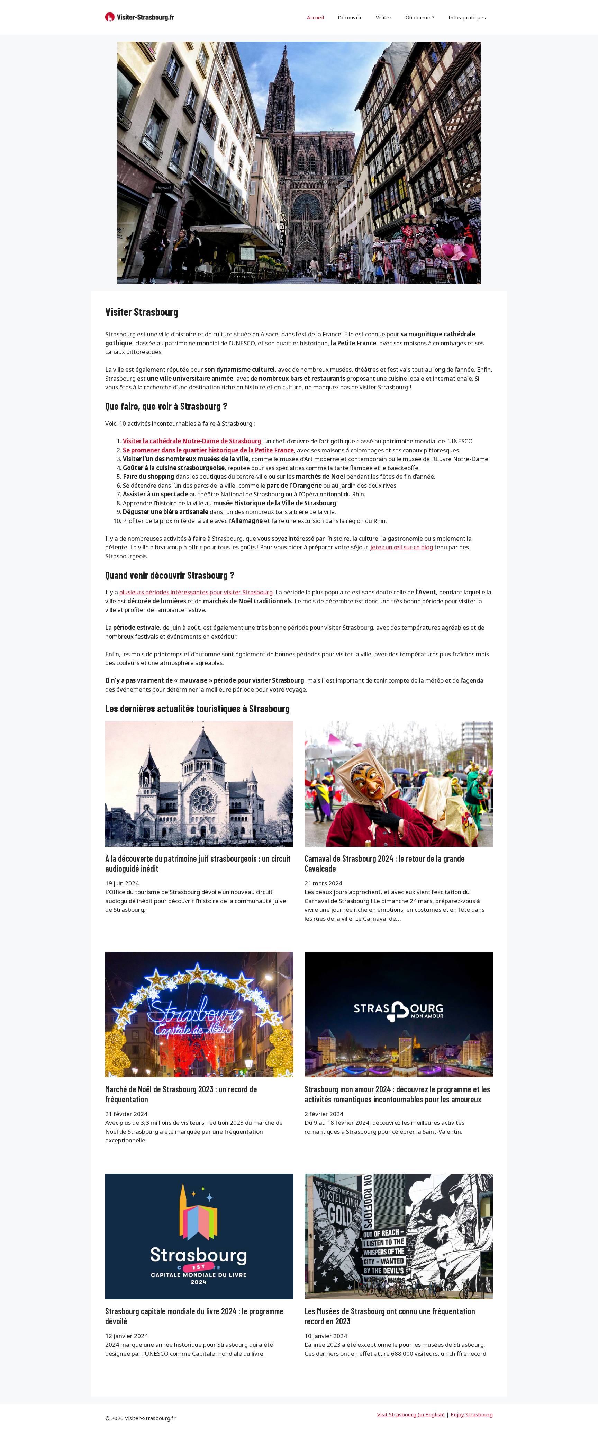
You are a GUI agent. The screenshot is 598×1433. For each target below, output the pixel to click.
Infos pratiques (467, 17)
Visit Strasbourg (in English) (411, 1414)
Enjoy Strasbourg (472, 1414)
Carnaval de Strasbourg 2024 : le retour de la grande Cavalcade (385, 863)
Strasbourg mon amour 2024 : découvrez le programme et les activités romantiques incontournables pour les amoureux (397, 1094)
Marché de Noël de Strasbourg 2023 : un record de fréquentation (181, 1094)
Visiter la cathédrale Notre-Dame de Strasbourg (192, 441)
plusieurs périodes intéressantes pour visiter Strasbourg (196, 592)
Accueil (315, 17)
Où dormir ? (420, 17)
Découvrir (350, 17)
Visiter (384, 17)
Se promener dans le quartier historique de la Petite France (208, 450)
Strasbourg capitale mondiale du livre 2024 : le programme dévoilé (194, 1316)
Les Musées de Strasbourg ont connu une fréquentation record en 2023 (390, 1316)
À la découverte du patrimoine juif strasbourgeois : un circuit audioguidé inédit (198, 863)
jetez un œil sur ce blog (401, 547)
